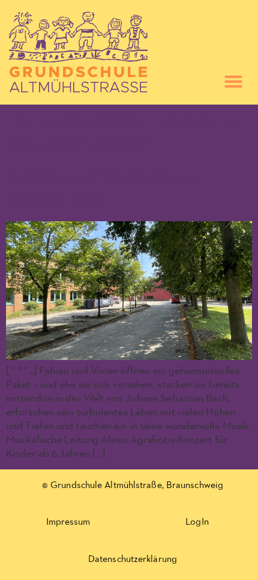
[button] (233, 81)
